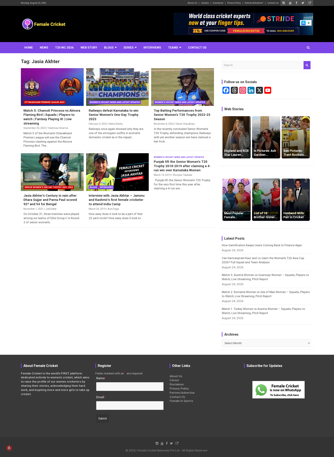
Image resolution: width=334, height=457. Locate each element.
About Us (192, 3)
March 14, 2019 (162, 175)
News (44, 47)
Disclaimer (218, 3)
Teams (173, 47)
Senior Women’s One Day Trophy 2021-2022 (49, 187)
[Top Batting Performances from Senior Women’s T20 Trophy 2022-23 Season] (182, 87)
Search (307, 65)
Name (101, 378)
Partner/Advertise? (254, 3)
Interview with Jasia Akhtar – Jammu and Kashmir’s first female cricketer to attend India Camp (117, 200)
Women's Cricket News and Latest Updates (115, 102)
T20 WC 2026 (64, 47)
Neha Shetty (116, 123)
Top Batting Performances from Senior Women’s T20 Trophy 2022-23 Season (182, 115)
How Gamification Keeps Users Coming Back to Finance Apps (262, 245)
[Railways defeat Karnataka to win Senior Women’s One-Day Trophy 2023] (117, 87)
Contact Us (273, 3)
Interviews (152, 47)
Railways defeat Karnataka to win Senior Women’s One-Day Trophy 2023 (113, 115)
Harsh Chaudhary (185, 123)
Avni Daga (113, 208)
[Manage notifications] (9, 448)
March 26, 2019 (97, 208)
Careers (205, 3)
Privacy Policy (234, 3)
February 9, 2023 (98, 123)
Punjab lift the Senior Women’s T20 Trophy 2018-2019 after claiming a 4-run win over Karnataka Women (182, 166)
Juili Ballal (51, 208)
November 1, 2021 (33, 208)
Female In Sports (181, 401)
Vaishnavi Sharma (58, 128)
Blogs (109, 47)
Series (129, 47)
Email (101, 397)
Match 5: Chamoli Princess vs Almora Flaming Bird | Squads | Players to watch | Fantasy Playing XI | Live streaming (51, 117)
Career (174, 380)
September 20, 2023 (34, 128)
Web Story (89, 47)
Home (28, 47)
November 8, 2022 (164, 123)
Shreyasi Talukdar (182, 175)
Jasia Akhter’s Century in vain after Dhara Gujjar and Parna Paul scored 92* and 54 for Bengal (50, 200)
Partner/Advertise (182, 392)
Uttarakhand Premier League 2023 (44, 102)
